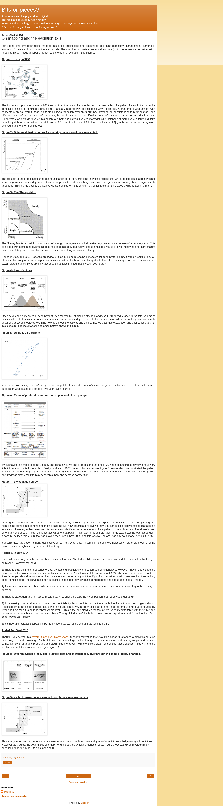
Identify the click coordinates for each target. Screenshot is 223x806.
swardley (9, 791)
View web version (78, 782)
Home (78, 776)
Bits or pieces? (20, 10)
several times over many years (50, 637)
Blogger (84, 802)
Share (7, 763)
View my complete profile (14, 796)
